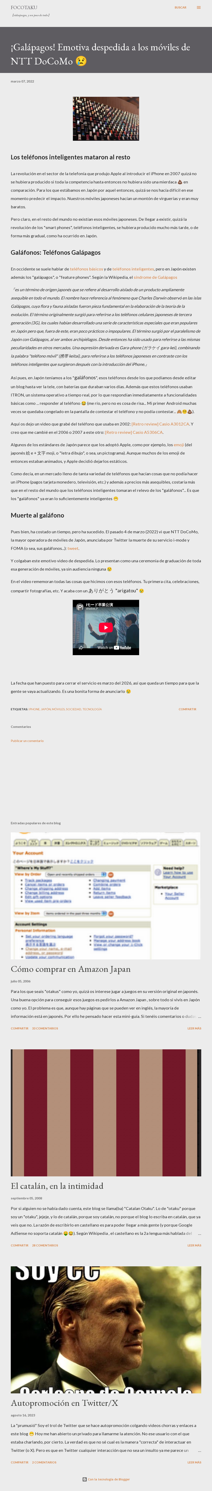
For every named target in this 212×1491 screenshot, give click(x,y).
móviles (58, 709)
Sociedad (73, 709)
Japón (46, 709)
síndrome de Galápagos (155, 277)
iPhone (34, 709)
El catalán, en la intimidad (57, 1186)
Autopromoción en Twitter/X (64, 1403)
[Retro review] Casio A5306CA (134, 432)
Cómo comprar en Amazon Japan (71, 969)
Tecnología (92, 709)
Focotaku (24, 7)
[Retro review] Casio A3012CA (160, 423)
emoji (179, 444)
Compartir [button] (187, 709)
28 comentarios (45, 1245)
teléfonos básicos (86, 268)
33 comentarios (45, 1028)
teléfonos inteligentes (133, 268)
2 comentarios (44, 1462)
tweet (72, 548)
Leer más (194, 1028)
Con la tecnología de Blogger (108, 1479)
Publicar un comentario (27, 741)
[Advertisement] (106, 785)
